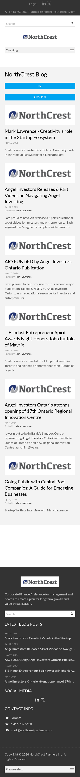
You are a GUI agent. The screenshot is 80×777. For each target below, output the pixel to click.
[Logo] (40, 36)
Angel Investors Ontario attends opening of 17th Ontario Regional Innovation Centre (38, 411)
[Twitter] (49, 3)
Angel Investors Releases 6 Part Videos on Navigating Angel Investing (36, 195)
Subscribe (40, 97)
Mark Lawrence (23, 210)
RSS (40, 85)
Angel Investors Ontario (38, 438)
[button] (72, 23)
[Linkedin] (44, 3)
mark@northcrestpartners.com (54, 11)
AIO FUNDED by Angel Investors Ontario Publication (41, 659)
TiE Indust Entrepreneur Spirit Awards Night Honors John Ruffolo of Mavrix (40, 338)
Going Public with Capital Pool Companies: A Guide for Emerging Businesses (39, 488)
